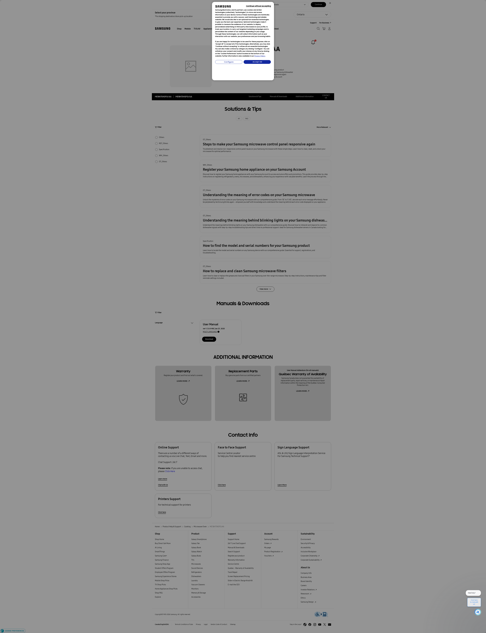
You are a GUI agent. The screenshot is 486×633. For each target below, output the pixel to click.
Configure (229, 62)
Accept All (257, 62)
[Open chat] (477, 612)
